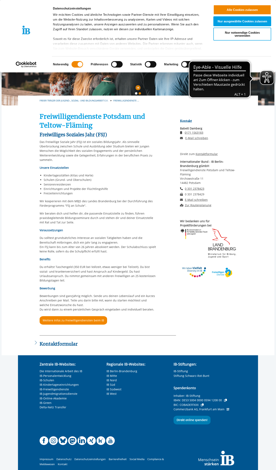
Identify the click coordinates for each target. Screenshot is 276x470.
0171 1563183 (194, 132)
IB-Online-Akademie (53, 398)
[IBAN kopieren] (225, 400)
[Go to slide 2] (141, 94)
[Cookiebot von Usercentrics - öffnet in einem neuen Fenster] (26, 64)
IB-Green (46, 403)
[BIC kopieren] (202, 404)
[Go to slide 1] (137, 94)
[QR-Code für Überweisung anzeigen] (228, 409)
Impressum (46, 459)
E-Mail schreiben (196, 138)
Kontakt (62, 464)
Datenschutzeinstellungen (90, 459)
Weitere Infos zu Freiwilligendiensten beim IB (73, 320)
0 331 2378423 (194, 189)
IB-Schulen (47, 380)
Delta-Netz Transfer (53, 407)
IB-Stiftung (181, 371)
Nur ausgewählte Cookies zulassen (242, 21)
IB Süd (110, 385)
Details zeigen (210, 64)
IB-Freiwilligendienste (54, 389)
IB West (111, 394)
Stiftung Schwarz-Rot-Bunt (191, 376)
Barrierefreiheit (118, 459)
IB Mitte (111, 376)
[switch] (117, 64)
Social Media (137, 459)
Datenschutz (64, 459)
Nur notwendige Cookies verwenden (242, 34)
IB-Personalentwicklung (55, 376)
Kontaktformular (207, 154)
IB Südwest (113, 389)
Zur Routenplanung (198, 205)
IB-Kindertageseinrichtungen (59, 385)
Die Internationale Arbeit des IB (61, 371)
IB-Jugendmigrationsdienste (58, 394)
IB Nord (111, 380)
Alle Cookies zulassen (242, 9)
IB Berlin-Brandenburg (121, 371)
